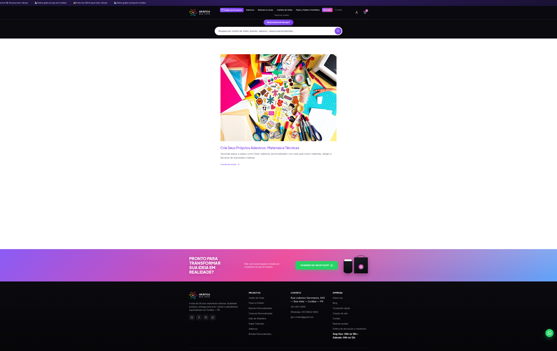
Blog (335, 303)
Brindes (327, 10)
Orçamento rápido (341, 308)
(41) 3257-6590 (298, 306)
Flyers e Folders (256, 303)
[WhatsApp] (213, 317)
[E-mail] (206, 317)
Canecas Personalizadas (260, 313)
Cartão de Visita (256, 298)
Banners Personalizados (260, 308)
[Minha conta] (357, 12)
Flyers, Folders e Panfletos (308, 10)
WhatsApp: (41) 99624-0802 (304, 312)
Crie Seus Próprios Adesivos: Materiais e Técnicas (259, 148)
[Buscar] (338, 31)
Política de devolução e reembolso (349, 329)
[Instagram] (192, 317)
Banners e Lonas (265, 10)
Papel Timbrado (256, 323)
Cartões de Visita (284, 10)
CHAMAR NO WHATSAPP (314, 265)
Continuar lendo (228, 164)
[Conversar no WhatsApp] (549, 333)
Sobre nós (338, 298)
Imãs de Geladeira (257, 318)
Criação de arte (340, 313)
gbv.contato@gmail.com (302, 317)
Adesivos (250, 10)
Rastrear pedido (282, 15)
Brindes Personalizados (260, 334)
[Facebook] (199, 317)
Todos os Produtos (233, 10)
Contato (338, 10)
